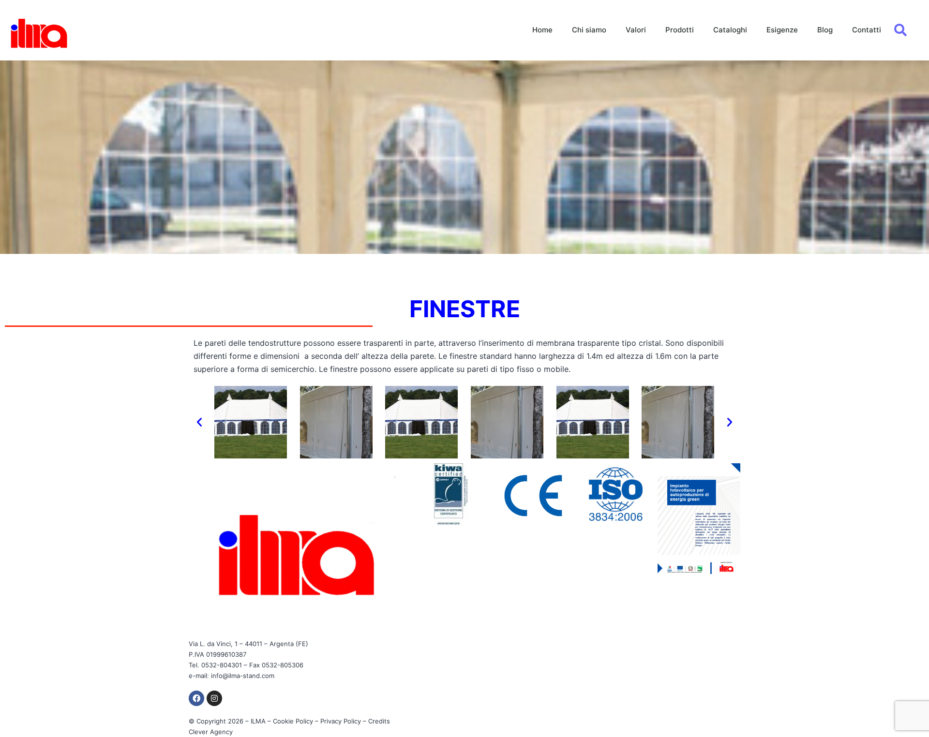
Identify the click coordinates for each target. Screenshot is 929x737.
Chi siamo (589, 29)
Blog (825, 29)
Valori (636, 29)
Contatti (866, 29)
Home (542, 29)
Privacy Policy (340, 721)
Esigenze (782, 29)
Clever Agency (211, 732)
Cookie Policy (293, 721)
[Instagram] (214, 698)
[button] (199, 422)
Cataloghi (730, 29)
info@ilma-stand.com (242, 675)
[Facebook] (196, 698)
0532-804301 (221, 665)
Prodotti (679, 29)
